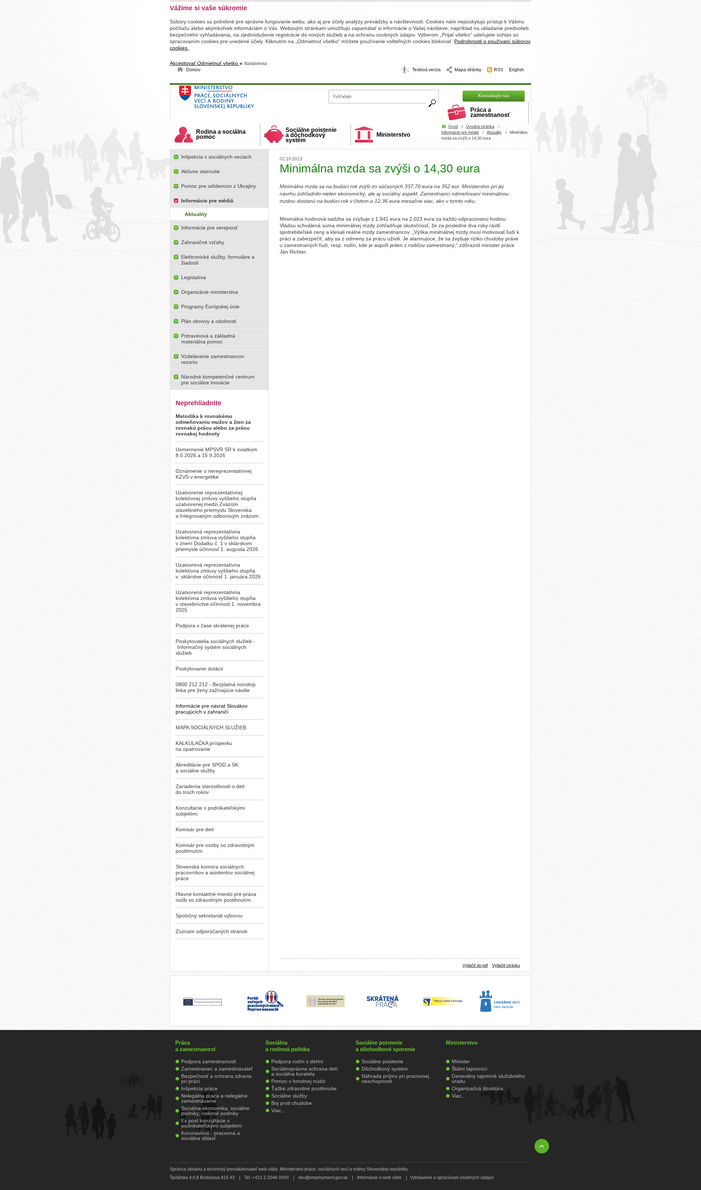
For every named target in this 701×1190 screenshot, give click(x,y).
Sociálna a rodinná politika (287, 1045)
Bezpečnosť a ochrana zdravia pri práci (216, 1078)
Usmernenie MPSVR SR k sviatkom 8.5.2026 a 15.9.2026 (216, 452)
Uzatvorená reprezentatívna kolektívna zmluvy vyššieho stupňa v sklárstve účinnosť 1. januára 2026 (218, 570)
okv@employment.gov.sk (323, 1177)
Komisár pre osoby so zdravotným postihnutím (215, 848)
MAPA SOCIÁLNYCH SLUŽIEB (211, 727)
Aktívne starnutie (200, 171)
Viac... (278, 1110)
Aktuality (494, 132)
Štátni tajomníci (469, 1069)
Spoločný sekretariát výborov (209, 916)
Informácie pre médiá (460, 132)
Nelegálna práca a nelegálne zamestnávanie (214, 1098)
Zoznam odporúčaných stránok (212, 931)
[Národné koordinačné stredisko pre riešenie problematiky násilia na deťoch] (500, 1019)
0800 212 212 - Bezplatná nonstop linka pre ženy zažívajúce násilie (216, 687)
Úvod (453, 126)
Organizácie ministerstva (209, 292)
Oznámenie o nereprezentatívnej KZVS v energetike (214, 474)
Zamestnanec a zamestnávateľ (217, 1069)
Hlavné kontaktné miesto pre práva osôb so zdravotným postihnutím (216, 897)
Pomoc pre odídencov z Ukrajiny (218, 186)
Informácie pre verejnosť (209, 228)
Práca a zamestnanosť (490, 112)
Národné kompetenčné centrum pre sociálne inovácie (217, 379)
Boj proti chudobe (291, 1103)
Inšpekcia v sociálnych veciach (216, 157)
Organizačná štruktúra (477, 1088)
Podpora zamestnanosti (208, 1061)
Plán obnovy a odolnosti (208, 321)
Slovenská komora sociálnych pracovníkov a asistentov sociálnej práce (215, 872)
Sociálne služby (289, 1096)
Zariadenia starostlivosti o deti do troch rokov (210, 789)
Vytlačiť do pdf (475, 965)
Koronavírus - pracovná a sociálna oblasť (210, 1135)
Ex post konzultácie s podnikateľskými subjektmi (211, 1123)
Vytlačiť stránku (506, 965)
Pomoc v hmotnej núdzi (298, 1081)
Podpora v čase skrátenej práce (212, 625)
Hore (542, 1146)
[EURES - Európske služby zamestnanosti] (442, 1005)
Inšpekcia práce (199, 1088)
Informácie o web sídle (379, 1177)
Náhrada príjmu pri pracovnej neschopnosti (395, 1078)
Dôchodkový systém (384, 1069)
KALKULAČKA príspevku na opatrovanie (204, 746)
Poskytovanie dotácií (199, 669)
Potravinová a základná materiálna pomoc (208, 339)
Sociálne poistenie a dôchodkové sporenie (385, 1045)
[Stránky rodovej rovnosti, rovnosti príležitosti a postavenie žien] (325, 1005)
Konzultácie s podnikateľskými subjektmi (210, 811)
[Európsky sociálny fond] (202, 1006)
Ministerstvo (393, 135)
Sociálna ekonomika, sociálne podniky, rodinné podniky (215, 1110)
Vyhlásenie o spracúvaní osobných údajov (452, 1177)
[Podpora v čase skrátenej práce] (383, 1012)
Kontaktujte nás (493, 95)
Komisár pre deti (195, 829)
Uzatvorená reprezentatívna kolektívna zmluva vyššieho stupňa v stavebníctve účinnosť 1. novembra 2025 (218, 601)
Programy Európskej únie (210, 306)
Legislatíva (193, 277)
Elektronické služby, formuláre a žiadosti (217, 260)
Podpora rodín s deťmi (297, 1061)
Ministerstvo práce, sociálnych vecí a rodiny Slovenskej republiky (241, 99)
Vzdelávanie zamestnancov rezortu (212, 359)
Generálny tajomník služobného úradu (488, 1078)
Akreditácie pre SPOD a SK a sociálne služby (207, 767)
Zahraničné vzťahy (202, 242)
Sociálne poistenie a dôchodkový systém (311, 135)
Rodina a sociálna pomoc (221, 134)
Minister (461, 1061)
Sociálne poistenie (382, 1061)
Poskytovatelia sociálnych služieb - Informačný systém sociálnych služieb (215, 647)
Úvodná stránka (480, 126)
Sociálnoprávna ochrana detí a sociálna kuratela (304, 1071)
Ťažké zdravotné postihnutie (304, 1088)
